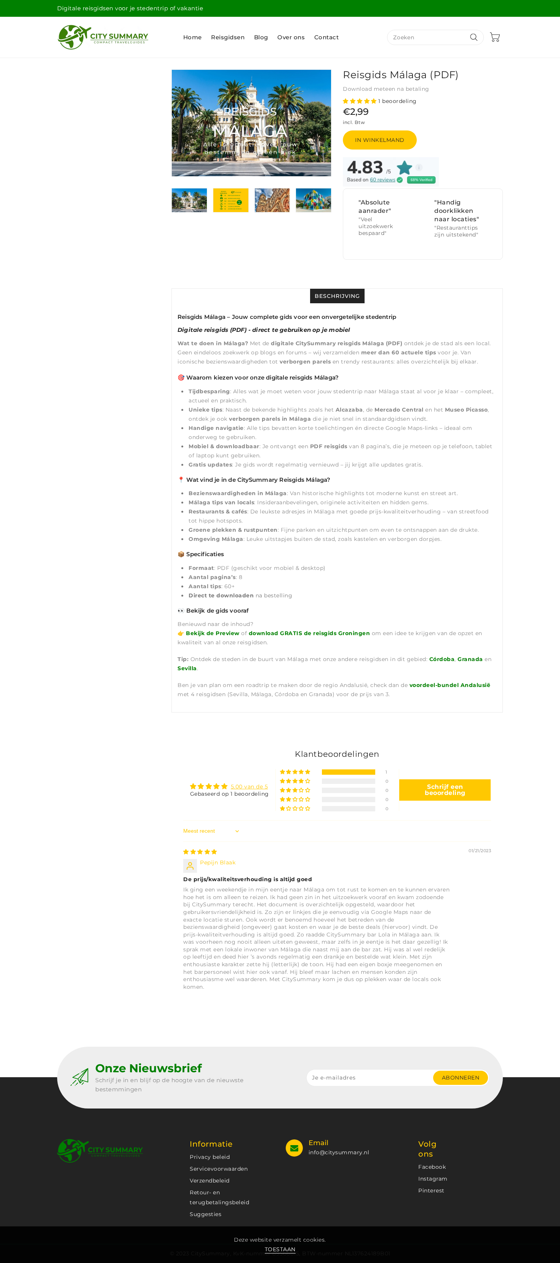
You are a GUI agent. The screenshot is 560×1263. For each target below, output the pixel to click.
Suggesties (205, 1214)
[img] (200, 851)
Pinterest (431, 1190)
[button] (360, 101)
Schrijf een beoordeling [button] (445, 789)
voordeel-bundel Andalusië (450, 685)
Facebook (432, 1166)
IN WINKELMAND (380, 140)
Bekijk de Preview (213, 633)
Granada (470, 659)
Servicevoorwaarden (219, 1168)
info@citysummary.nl (339, 1152)
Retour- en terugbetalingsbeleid (219, 1197)
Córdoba (442, 659)
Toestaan (280, 1249)
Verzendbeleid (210, 1180)
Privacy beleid (210, 1157)
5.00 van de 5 (249, 786)
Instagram (433, 1178)
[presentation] (173, 203)
